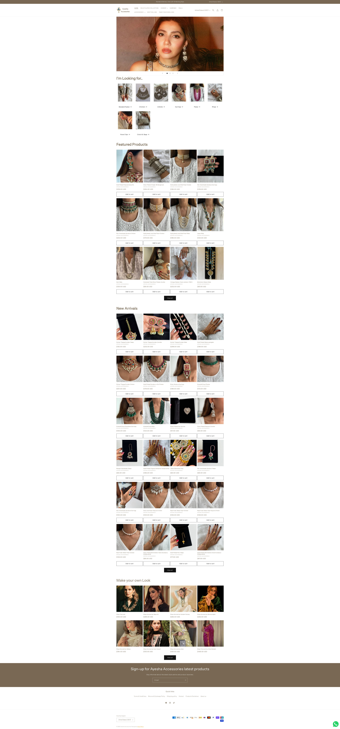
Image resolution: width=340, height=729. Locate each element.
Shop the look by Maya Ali (151, 614)
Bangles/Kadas (124, 107)
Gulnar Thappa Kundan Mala (178, 342)
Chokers (142, 107)
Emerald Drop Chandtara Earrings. (126, 426)
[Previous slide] (162, 73)
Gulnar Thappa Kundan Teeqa (125, 342)
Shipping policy (172, 696)
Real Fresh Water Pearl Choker (179, 510)
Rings (214, 107)
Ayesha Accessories (126, 726)
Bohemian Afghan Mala (204, 282)
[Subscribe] (185, 680)
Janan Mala (200, 233)
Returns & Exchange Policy (156, 696)
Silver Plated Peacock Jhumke (206, 426)
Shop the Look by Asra (177, 649)
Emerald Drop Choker (203, 384)
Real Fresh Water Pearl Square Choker (208, 510)
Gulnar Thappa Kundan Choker (125, 384)
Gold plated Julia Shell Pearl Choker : (154, 233)
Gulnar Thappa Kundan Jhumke (152, 342)
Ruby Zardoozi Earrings (177, 384)
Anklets (160, 107)
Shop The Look (120, 614)
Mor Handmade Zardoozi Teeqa (206, 468)
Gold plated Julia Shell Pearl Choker (180, 185)
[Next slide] (177, 73)
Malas (196, 107)
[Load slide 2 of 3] (170, 73)
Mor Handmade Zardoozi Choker (126, 233)
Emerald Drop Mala (149, 426)
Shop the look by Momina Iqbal (206, 614)
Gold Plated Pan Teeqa (177, 552)
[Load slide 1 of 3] (167, 73)
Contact (181, 696)
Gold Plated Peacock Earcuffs (125, 185)
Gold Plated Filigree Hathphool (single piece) (156, 468)
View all (170, 298)
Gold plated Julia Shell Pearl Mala (180, 233)
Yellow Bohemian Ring (176, 468)
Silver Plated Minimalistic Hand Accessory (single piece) (155, 553)
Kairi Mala (119, 282)
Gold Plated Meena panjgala (205, 342)
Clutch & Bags (142, 134)
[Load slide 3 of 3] (173, 73)
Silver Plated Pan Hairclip (177, 426)
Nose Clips (124, 134)
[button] (164, 8)
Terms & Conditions (140, 696)
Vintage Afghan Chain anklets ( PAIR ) (181, 282)
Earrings (178, 107)
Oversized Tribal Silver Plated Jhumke (154, 282)
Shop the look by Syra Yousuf (152, 649)
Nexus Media (140, 726)
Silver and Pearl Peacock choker (152, 510)
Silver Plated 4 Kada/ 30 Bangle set (153, 185)
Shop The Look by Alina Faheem (206, 649)
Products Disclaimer (192, 696)
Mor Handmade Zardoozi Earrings (207, 185)
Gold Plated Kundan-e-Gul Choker (153, 384)
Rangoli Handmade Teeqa (123, 468)
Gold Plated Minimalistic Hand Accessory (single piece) (209, 553)
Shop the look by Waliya (123, 649)
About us (203, 696)
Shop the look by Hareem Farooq (180, 614)
